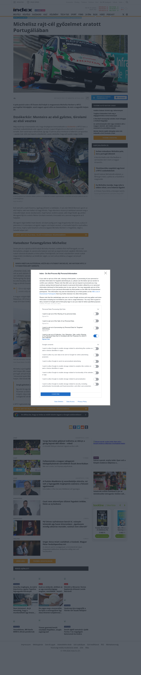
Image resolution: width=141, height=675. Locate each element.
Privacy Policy (82, 401)
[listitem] (70, 309)
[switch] (96, 313)
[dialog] (70, 337)
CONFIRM (55, 394)
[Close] (106, 274)
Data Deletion (58, 401)
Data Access (70, 401)
